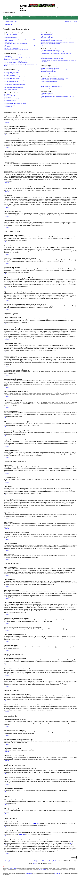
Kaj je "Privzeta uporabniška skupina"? (50, 43)
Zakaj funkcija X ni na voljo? (47, 94)
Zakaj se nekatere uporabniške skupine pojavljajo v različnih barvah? (57, 42)
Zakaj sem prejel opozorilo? (10, 83)
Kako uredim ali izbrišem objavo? (11, 72)
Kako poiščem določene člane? (48, 71)
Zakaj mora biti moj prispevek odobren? (13, 87)
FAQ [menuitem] (16, 21)
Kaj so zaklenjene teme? (9, 105)
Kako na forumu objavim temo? (11, 70)
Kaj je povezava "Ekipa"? (47, 45)
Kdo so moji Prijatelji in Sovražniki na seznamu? (52, 58)
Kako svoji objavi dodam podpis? (11, 73)
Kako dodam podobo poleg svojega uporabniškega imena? (18, 61)
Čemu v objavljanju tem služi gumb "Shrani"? (14, 86)
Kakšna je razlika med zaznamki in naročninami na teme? (55, 78)
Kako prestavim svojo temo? (10, 89)
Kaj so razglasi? (7, 102)
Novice (13, 17)
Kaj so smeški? (7, 97)
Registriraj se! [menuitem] (68, 21)
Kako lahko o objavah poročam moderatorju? (14, 84)
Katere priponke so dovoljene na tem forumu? (52, 86)
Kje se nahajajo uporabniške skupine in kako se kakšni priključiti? (56, 39)
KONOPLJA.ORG (12, 868)
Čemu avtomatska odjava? (10, 37)
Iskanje (73, 7)
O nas (73, 17)
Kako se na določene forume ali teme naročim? (52, 79)
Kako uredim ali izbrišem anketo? (12, 78)
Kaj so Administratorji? (46, 34)
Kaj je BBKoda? (7, 94)
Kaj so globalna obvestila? (10, 100)
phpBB (34, 863)
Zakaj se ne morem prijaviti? (10, 34)
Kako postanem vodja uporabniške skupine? (51, 40)
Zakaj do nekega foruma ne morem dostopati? (15, 80)
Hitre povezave (9, 21)
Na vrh (7, 122)
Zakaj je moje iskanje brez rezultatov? (50, 68)
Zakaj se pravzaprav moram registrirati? (13, 36)
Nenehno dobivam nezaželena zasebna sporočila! (53, 51)
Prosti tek (49, 17)
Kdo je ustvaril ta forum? (47, 93)
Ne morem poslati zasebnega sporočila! (50, 50)
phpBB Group (36, 823)
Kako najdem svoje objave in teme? (49, 73)
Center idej (22, 834)
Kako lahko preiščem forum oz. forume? (50, 67)
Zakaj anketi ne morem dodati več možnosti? (14, 77)
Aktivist (58, 17)
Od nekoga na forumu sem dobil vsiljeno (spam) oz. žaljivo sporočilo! (57, 53)
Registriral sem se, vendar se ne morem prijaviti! (15, 43)
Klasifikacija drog (31, 17)
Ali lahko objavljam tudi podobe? (11, 99)
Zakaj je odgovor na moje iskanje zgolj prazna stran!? (54, 70)
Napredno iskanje (76, 7)
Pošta (6, 18)
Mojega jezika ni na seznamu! (11, 59)
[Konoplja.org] (11, 6)
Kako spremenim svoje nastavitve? (12, 54)
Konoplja (20, 17)
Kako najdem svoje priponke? (48, 88)
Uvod (6, 17)
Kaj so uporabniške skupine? (48, 37)
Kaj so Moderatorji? (45, 36)
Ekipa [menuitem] (43, 860)
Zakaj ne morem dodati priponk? (11, 81)
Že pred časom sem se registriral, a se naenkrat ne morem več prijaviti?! (21, 45)
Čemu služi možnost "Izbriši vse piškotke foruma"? (16, 49)
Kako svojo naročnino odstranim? (49, 81)
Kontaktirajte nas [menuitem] (36, 860)
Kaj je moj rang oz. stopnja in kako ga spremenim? (16, 62)
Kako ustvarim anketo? (9, 75)
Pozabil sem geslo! (8, 42)
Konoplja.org (8, 24)
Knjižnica (41, 17)
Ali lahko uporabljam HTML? (10, 95)
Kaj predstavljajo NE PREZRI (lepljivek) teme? (15, 103)
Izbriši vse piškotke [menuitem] (52, 860)
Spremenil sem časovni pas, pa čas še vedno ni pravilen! (17, 58)
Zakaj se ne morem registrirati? (11, 48)
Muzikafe (65, 17)
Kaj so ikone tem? (8, 106)
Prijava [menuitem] (75, 21)
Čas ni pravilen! (7, 56)
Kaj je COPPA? (7, 46)
